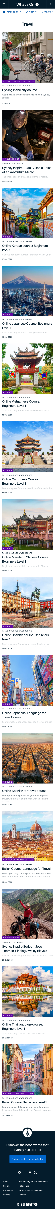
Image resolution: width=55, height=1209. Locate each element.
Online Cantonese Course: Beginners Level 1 (20, 481)
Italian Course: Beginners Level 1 (24, 1102)
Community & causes (12, 164)
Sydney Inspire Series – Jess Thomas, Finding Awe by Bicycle (24, 948)
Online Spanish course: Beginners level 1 (25, 637)
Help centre (24, 1185)
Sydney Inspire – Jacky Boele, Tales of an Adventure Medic (26, 169)
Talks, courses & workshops (17, 86)
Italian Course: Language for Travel (26, 868)
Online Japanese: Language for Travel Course (24, 715)
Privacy (6, 1194)
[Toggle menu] (4, 4)
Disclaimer (8, 1190)
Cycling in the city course (19, 89)
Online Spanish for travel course (24, 790)
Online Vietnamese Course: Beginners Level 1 (21, 403)
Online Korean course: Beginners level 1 (25, 247)
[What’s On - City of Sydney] (27, 4)
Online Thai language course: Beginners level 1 (22, 1026)
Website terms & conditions (31, 1190)
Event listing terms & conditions (33, 1181)
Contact (22, 1194)
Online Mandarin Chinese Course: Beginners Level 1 (25, 559)
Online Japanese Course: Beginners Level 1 (27, 325)
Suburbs (6, 1185)
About (6, 1181)
